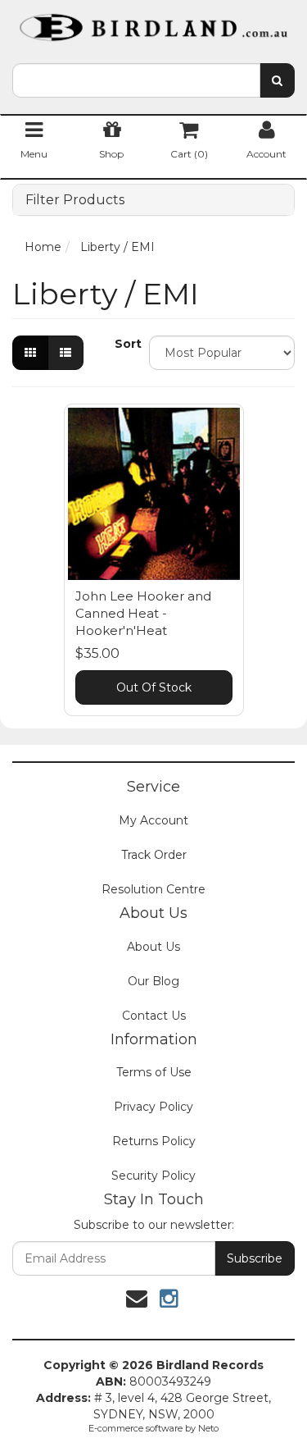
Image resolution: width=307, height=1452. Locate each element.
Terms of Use (154, 1072)
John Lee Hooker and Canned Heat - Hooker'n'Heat (143, 613)
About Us (153, 946)
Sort (126, 343)
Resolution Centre (153, 889)
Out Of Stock (154, 687)
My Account (153, 820)
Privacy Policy (153, 1106)
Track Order (154, 854)
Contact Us (154, 1015)
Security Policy (153, 1175)
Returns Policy (154, 1141)
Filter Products (74, 200)
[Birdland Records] (153, 22)
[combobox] (136, 80)
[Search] (277, 80)
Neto (208, 1428)
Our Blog (153, 981)
